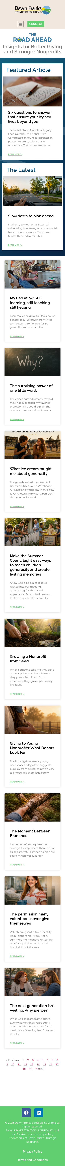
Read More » (15, 154)
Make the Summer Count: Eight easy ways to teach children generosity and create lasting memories (30, 565)
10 (12, 1064)
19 (30, 1069)
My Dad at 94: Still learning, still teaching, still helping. (30, 302)
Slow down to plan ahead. (31, 216)
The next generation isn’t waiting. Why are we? (32, 1007)
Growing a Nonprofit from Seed (28, 658)
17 (57, 1064)
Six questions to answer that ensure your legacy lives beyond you (29, 117)
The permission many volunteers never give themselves (29, 918)
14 (38, 1064)
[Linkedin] (38, 1112)
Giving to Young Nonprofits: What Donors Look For (32, 748)
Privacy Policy (32, 1151)
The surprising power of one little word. (31, 388)
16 (50, 1064)
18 (24, 1069)
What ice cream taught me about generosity (31, 471)
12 (25, 1064)
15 (44, 1064)
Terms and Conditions (33, 1160)
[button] (20, 24)
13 (31, 1064)
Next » (39, 1069)
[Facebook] (26, 1112)
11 (19, 1064)
